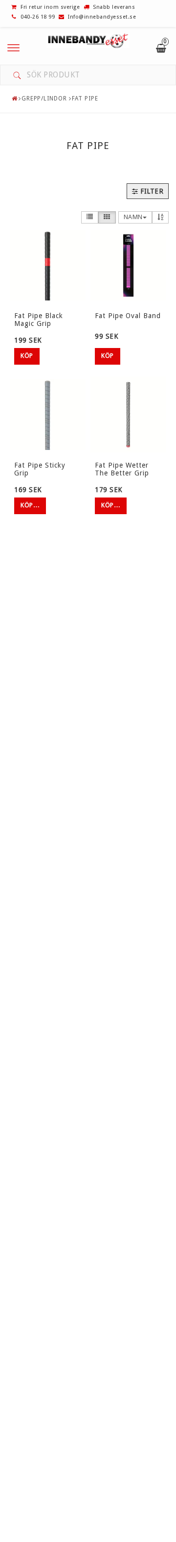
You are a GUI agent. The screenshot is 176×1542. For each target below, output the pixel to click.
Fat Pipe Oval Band (128, 316)
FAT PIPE (85, 98)
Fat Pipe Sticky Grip (40, 468)
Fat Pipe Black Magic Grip (38, 319)
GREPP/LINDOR (44, 98)
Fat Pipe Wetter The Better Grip (122, 468)
